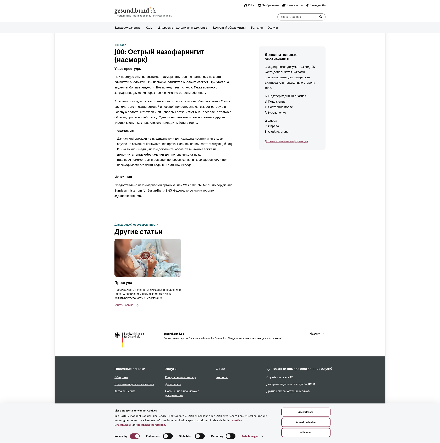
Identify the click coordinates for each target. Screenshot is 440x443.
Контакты (222, 377)
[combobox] (297, 16)
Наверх (315, 333)
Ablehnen (305, 432)
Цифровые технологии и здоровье (182, 27)
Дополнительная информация (286, 141)
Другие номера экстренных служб (288, 391)
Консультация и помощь (180, 377)
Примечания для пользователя (134, 384)
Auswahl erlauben (305, 422)
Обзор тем (121, 377)
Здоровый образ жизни (229, 27)
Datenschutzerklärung (151, 424)
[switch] (168, 436)
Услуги (273, 27)
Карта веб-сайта (124, 391)
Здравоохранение (127, 27)
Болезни (257, 27)
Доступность (173, 384)
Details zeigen (250, 436)
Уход (149, 27)
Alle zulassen (306, 412)
